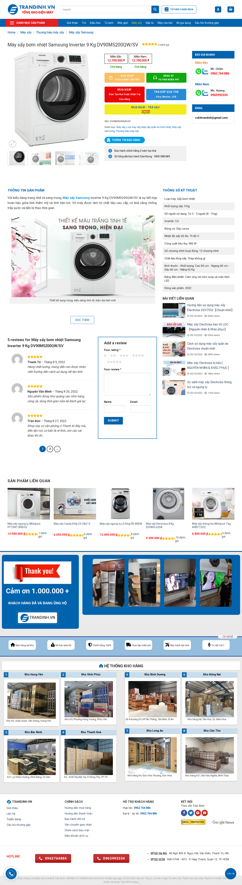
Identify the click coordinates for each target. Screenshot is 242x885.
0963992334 (219, 95)
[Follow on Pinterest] (198, 813)
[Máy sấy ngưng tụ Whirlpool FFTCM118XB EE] (29, 504)
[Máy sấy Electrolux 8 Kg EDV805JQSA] (167, 504)
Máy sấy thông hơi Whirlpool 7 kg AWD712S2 (211, 525)
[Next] (92, 99)
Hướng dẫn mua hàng (78, 808)
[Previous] (14, 99)
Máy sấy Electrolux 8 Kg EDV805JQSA (160, 525)
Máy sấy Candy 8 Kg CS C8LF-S (72, 523)
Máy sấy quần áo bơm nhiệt (156, 127)
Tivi (84, 22)
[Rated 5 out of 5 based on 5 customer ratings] (149, 45)
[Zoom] (12, 144)
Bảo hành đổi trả (75, 819)
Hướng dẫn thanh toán (78, 813)
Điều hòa (95, 22)
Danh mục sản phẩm (30, 22)
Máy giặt (122, 22)
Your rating (112, 350)
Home (12, 32)
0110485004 (82, 878)
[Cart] (230, 9)
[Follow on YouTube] (205, 813)
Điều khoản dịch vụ (76, 835)
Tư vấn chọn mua (181, 9)
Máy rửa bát (165, 22)
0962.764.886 (220, 73)
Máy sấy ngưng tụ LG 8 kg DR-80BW (121, 523)
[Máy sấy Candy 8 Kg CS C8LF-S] (75, 504)
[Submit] (155, 9)
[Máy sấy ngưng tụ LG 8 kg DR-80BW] (121, 504)
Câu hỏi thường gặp (207, 22)
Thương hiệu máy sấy (50, 32)
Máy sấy (137, 22)
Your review (112, 369)
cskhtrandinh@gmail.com (211, 117)
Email (133, 402)
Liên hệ (11, 813)
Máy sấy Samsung (81, 32)
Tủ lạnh (109, 22)
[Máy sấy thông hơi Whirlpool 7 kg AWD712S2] (213, 504)
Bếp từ (150, 22)
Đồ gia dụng (183, 22)
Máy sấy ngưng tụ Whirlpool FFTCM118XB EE (24, 525)
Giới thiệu (72, 22)
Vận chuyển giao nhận (78, 824)
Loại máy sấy (133, 127)
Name (108, 402)
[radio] (116, 58)
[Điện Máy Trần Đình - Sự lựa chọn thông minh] (31, 9)
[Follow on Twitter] (191, 813)
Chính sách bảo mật (77, 830)
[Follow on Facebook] (184, 813)
